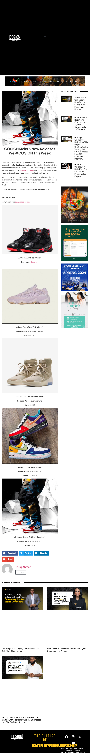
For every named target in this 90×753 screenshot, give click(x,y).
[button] (45, 37)
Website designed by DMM (72, 749)
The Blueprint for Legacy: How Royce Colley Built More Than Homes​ (80, 103)
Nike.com (34, 262)
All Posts (21, 572)
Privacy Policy (73, 750)
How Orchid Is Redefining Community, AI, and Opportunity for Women (80, 123)
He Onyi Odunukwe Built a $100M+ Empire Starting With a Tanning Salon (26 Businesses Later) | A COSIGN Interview (81, 148)
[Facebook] (66, 737)
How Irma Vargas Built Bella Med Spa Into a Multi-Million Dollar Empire (80, 170)
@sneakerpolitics (22, 202)
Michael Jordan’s (27, 170)
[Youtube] (73, 743)
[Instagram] (73, 737)
